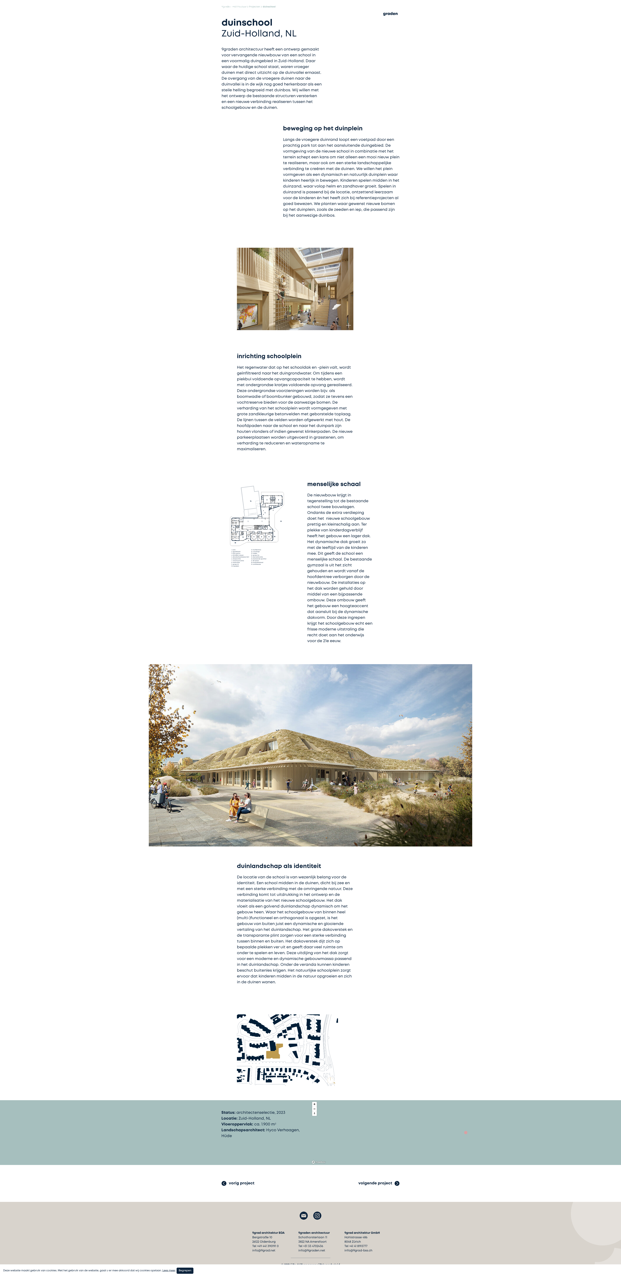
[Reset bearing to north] (314, 1113)
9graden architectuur (234, 7)
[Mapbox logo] (318, 1162)
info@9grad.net (263, 1250)
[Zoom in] (314, 1104)
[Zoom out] (314, 1109)
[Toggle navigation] (224, 14)
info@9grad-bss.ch (358, 1250)
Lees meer (168, 1270)
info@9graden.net (311, 1250)
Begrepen (185, 1270)
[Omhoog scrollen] (614, 1269)
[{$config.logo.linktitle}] (390, 17)
